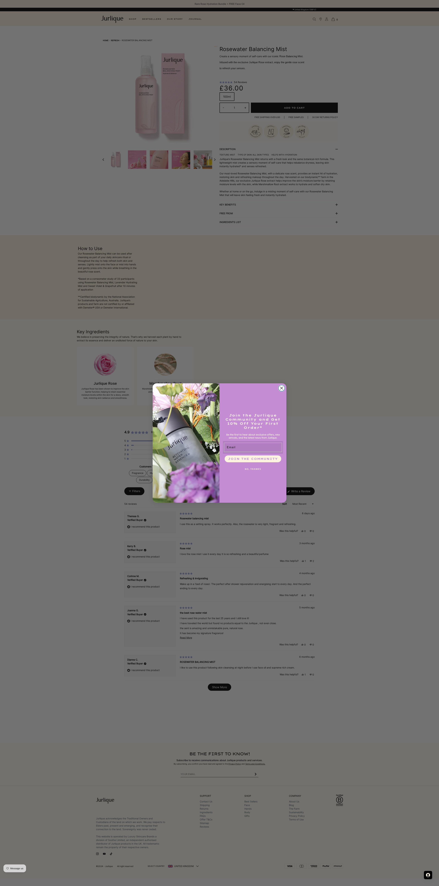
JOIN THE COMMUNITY (253, 459)
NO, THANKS (253, 469)
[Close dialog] (281, 388)
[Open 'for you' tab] (428, 875)
